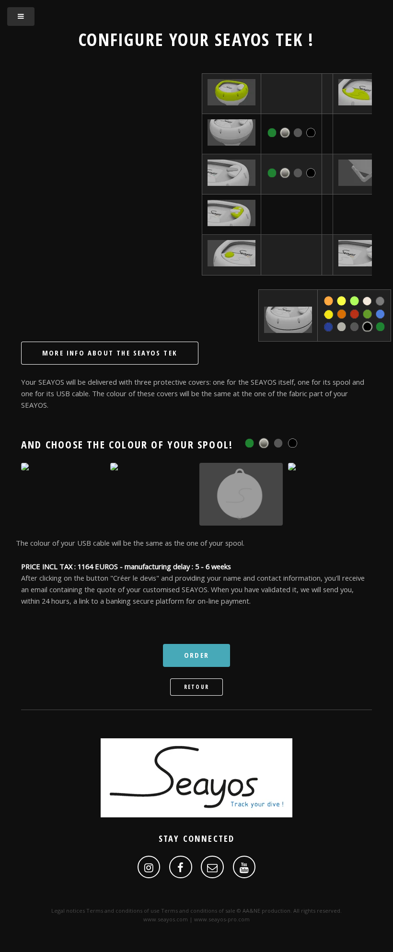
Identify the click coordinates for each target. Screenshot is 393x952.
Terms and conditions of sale (198, 910)
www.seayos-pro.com (222, 919)
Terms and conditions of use (123, 910)
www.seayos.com (165, 919)
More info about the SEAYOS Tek (109, 352)
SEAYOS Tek (259, 39)
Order (196, 655)
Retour (196, 686)
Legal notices (68, 910)
